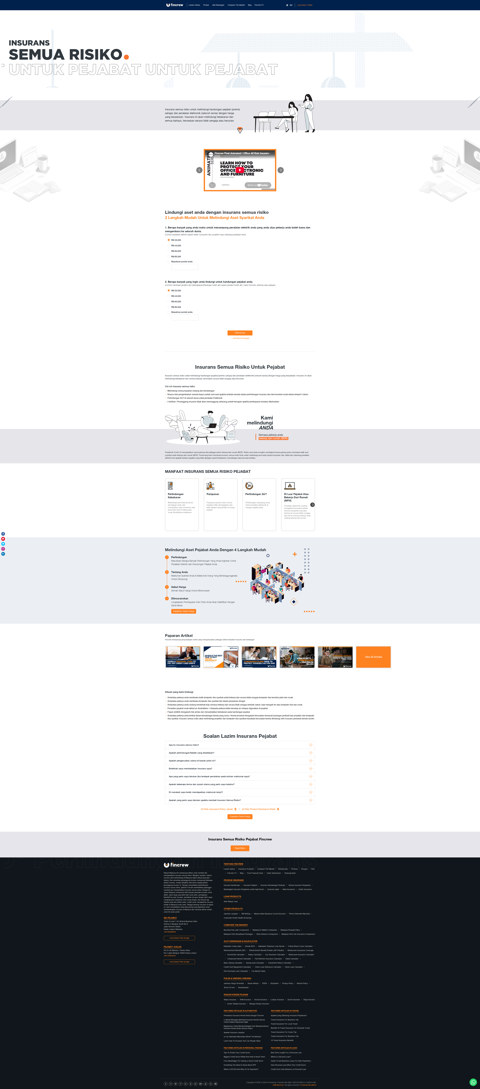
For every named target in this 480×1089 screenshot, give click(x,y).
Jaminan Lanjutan (231, 914)
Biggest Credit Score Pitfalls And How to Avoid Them (244, 1057)
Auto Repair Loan (231, 901)
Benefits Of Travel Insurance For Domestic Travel (290, 1028)
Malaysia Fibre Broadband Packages (238, 934)
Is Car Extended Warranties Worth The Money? (242, 1037)
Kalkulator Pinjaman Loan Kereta (271, 946)
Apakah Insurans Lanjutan (234, 1032)
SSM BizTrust (278, 1085)
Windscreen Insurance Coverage (301, 950)
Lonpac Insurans (277, 1000)
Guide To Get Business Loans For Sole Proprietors (291, 1061)
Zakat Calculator (292, 959)
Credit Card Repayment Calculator (237, 967)
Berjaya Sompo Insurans (259, 1004)
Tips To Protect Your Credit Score (237, 1053)
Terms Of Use (229, 987)
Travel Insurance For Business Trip (284, 1020)
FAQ (312, 869)
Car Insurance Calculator (275, 955)
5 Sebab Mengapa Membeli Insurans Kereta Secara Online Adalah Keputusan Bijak (244, 1021)
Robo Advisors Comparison (267, 934)
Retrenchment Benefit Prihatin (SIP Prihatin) (266, 950)
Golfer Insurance (305, 889)
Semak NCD (250, 946)
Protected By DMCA (308, 1085)
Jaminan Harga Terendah (234, 983)
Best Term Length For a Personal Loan (286, 1053)
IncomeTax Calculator (235, 955)
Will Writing (246, 914)
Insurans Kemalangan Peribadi (272, 885)
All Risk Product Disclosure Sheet (259, 809)
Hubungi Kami (290, 873)
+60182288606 (170, 932)
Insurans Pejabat (250, 885)
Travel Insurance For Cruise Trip (283, 1032)
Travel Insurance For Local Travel (284, 1024)
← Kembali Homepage (240, 338)
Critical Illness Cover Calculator (300, 946)
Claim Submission (274, 873)
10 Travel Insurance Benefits (282, 1040)
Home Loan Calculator (294, 967)
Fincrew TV (259, 5)
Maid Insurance (289, 889)
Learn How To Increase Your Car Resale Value (242, 1041)
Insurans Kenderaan (232, 885)
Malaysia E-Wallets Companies (265, 930)
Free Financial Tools (255, 873)
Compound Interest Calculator (239, 959)
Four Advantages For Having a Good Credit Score (243, 1061)
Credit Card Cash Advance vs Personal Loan (288, 1069)
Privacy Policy (287, 983)
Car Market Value (258, 971)
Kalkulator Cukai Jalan (232, 946)
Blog (250, 5)
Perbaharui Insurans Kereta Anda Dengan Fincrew (244, 1015)
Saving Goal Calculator (255, 963)
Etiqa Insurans (309, 1000)
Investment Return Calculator (279, 963)
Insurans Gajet (273, 889)
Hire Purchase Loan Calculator (236, 971)
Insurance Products (246, 869)
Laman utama (229, 869)
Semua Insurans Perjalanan (299, 885)
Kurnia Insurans (260, 1000)
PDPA (264, 983)
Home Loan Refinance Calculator (268, 967)
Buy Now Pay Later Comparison (236, 930)
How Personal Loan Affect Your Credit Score (288, 1065)
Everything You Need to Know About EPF (240, 1065)
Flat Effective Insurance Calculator (268, 959)
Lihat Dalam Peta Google (179, 938)
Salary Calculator (255, 955)
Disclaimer (274, 983)
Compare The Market (265, 869)
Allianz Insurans (230, 1000)
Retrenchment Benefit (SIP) (235, 950)
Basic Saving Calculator (233, 963)
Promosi (294, 869)
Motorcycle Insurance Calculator (301, 955)
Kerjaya (304, 869)
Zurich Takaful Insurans (236, 1004)
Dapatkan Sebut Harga (183, 611)
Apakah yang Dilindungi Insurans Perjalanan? (289, 1015)
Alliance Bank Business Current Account (269, 914)
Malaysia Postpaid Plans (290, 930)
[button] (199, 170)
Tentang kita (283, 869)
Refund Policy (302, 983)
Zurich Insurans (294, 1000)
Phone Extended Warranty (299, 914)
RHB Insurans (245, 1000)
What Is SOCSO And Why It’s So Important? (241, 1069)
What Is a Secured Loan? (281, 1057)
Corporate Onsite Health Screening (238, 918)
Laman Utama (194, 5)
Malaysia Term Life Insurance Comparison (298, 934)
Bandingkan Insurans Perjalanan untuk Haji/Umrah (244, 889)
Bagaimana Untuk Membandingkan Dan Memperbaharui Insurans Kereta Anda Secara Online (246, 1027)
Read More (240, 848)
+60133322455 (170, 956)
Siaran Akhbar (253, 983)
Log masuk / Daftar (304, 5)
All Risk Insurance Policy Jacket (217, 809)
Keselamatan (243, 987)
